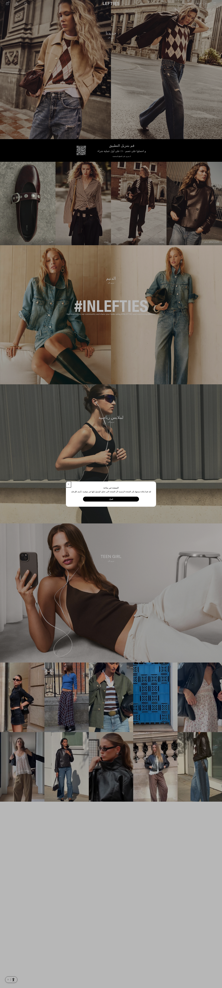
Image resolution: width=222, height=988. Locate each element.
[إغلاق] (68, 484)
